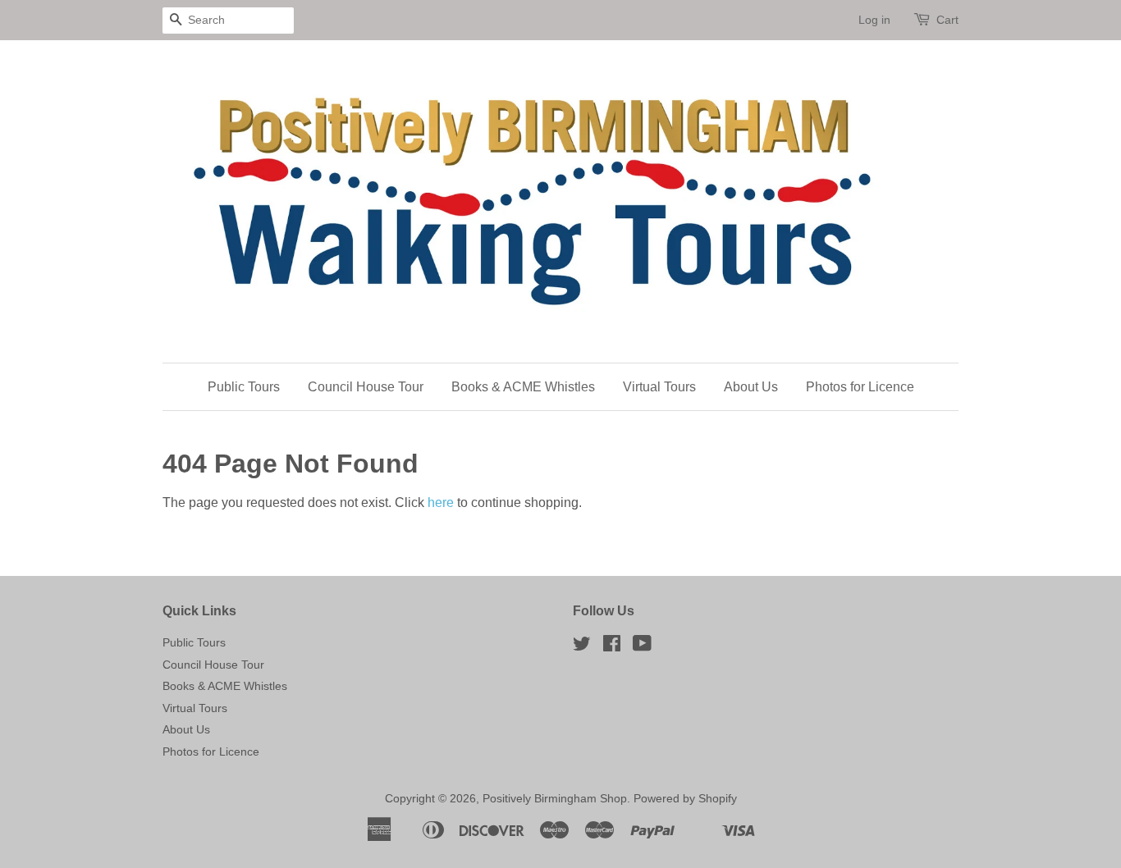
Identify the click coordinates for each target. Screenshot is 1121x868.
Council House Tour (365, 387)
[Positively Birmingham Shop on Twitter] (582, 647)
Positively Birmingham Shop (555, 799)
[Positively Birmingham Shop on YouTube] (642, 647)
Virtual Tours (659, 387)
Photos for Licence (860, 387)
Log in (874, 19)
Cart (947, 19)
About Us (751, 387)
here (441, 502)
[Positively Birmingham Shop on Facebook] (611, 647)
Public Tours (244, 387)
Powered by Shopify (685, 799)
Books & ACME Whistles (523, 387)
